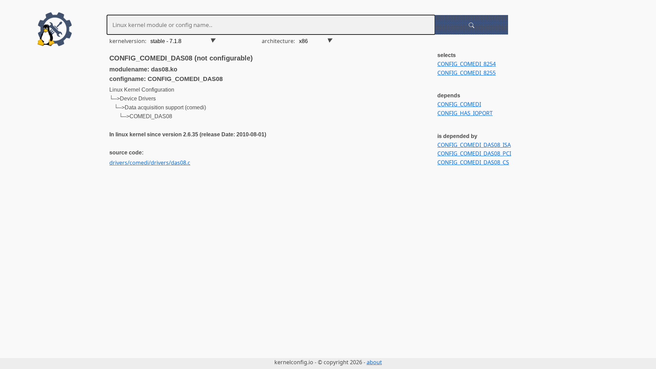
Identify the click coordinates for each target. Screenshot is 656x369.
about (374, 362)
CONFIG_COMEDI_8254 (466, 64)
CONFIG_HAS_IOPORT (465, 113)
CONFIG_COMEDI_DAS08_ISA (474, 145)
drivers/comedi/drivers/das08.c (149, 162)
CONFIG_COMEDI (459, 104)
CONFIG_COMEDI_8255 (466, 73)
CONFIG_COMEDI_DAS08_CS (473, 162)
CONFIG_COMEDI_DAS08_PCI (474, 153)
